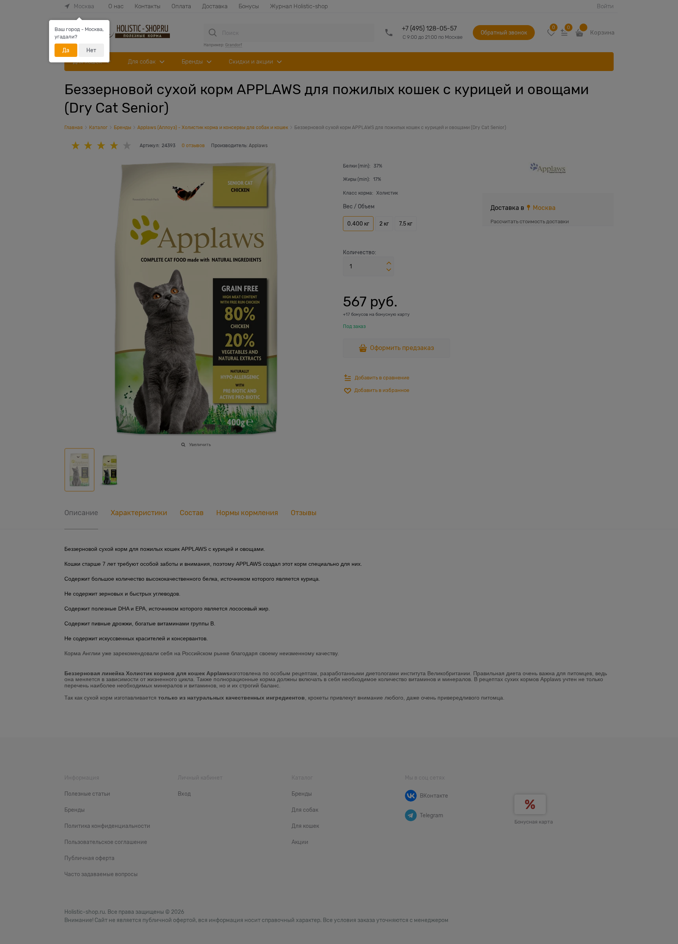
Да (65, 50)
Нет (91, 50)
